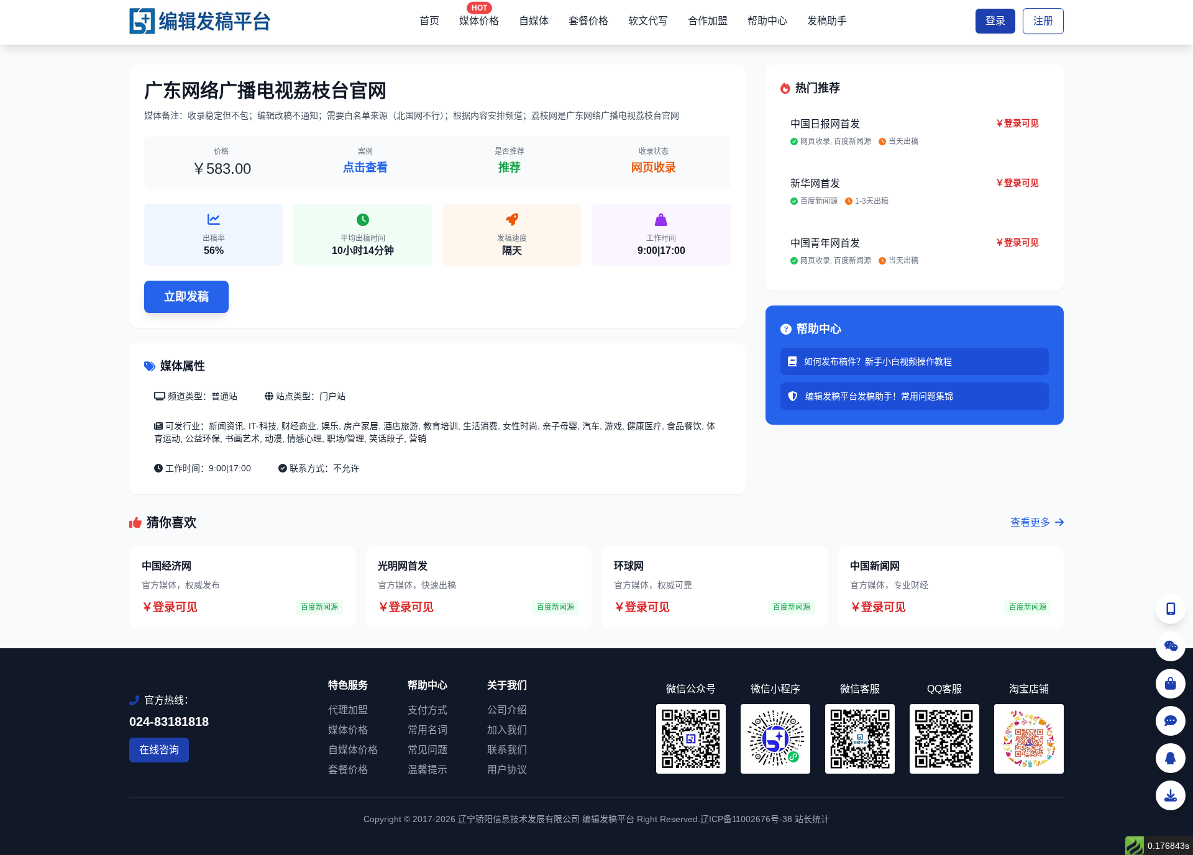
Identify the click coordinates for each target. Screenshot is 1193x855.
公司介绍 (507, 710)
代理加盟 (348, 710)
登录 (995, 21)
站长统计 (812, 819)
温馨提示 (427, 769)
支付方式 (427, 710)
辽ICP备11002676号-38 (746, 819)
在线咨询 (159, 749)
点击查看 (365, 167)
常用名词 (427, 730)
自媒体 (534, 21)
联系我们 (507, 749)
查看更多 (1031, 522)
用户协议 (507, 769)
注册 (1043, 21)
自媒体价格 (353, 749)
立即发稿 (186, 297)
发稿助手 (827, 21)
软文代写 (648, 21)
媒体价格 (479, 21)
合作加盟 (708, 21)
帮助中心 (767, 21)
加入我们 (507, 730)
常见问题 (427, 749)
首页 (429, 21)
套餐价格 (588, 21)
